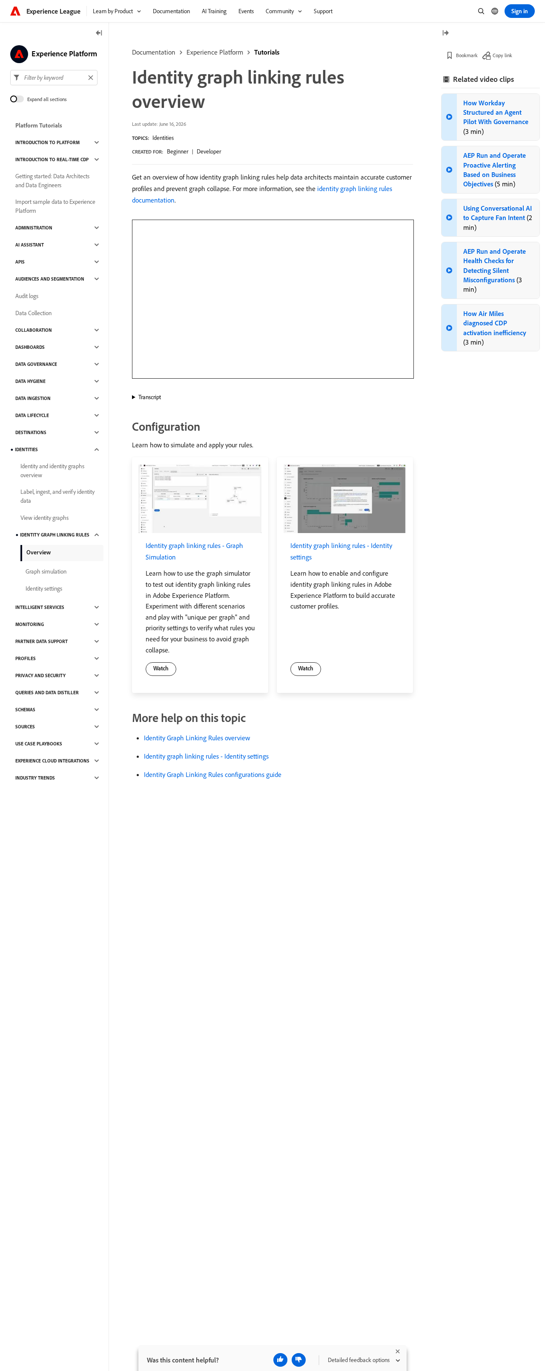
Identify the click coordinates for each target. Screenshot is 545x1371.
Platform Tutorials (38, 125)
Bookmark (467, 55)
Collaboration (33, 330)
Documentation (153, 52)
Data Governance (36, 364)
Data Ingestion (33, 398)
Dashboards (30, 347)
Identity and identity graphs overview (52, 470)
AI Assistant (29, 245)
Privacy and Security (40, 675)
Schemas (25, 710)
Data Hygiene (30, 381)
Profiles (25, 658)
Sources (25, 727)
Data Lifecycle (32, 415)
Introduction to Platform (47, 142)
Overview (38, 552)
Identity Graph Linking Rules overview (197, 737)
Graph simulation (46, 571)
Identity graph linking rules (54, 535)
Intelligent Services (39, 607)
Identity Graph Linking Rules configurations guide (212, 774)
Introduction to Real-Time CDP (52, 159)
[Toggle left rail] (99, 33)
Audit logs (26, 296)
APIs (20, 262)
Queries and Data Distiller (47, 693)
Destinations (30, 432)
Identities (163, 138)
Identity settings (44, 588)
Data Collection (33, 313)
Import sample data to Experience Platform (55, 206)
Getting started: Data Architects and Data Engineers (52, 180)
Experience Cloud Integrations (52, 761)
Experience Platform (214, 52)
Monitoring (29, 624)
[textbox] (54, 77)
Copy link (502, 55)
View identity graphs (44, 518)
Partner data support (41, 641)
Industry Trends (35, 778)
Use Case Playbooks (38, 744)
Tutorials (266, 52)
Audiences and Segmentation (49, 279)
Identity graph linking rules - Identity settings (206, 756)
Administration (33, 228)
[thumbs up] (280, 1360)
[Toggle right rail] (445, 33)
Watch (161, 668)
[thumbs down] (299, 1360)
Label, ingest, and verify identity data (57, 496)
